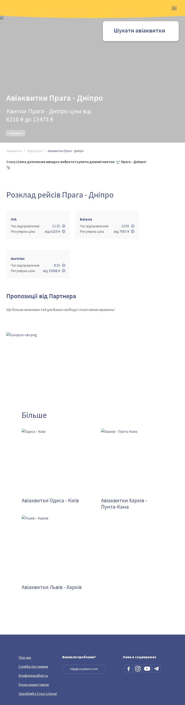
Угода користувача (33, 684)
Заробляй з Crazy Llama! (37, 693)
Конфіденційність (33, 675)
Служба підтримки (33, 666)
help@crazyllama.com (84, 669)
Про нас (24, 657)
